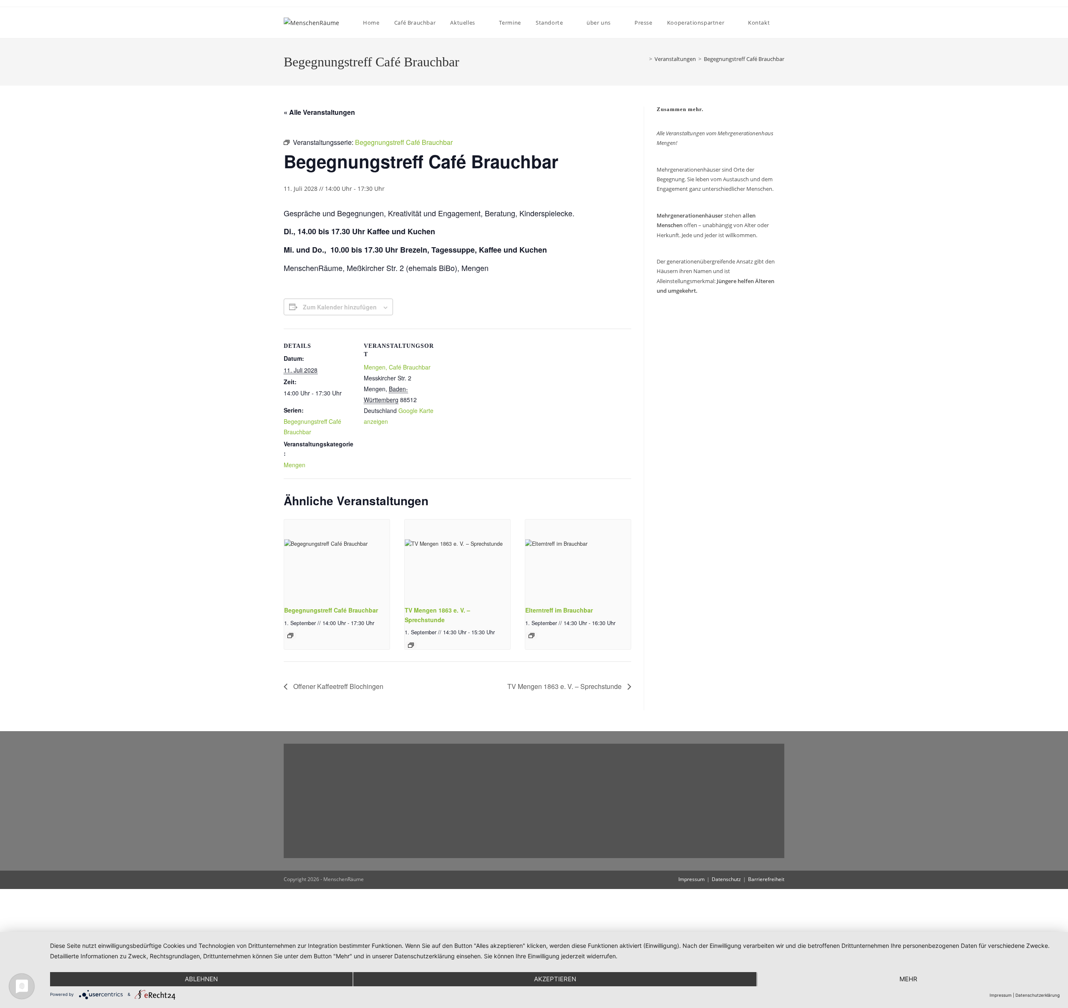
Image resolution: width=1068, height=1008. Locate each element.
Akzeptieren (555, 979)
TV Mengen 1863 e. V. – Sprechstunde (565, 686)
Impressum (691, 879)
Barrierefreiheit (766, 879)
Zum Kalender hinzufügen (340, 307)
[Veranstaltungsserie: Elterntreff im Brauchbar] (531, 635)
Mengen (294, 465)
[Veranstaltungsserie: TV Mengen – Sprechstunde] (411, 645)
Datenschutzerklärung (1037, 995)
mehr (908, 979)
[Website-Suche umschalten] (784, 22)
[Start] (643, 59)
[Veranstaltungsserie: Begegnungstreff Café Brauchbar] (290, 635)
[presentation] (337, 559)
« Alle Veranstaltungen (319, 112)
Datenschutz (726, 879)
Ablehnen (201, 979)
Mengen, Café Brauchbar (397, 367)
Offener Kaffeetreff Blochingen (337, 686)
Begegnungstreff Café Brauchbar (744, 59)
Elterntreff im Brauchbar (559, 610)
